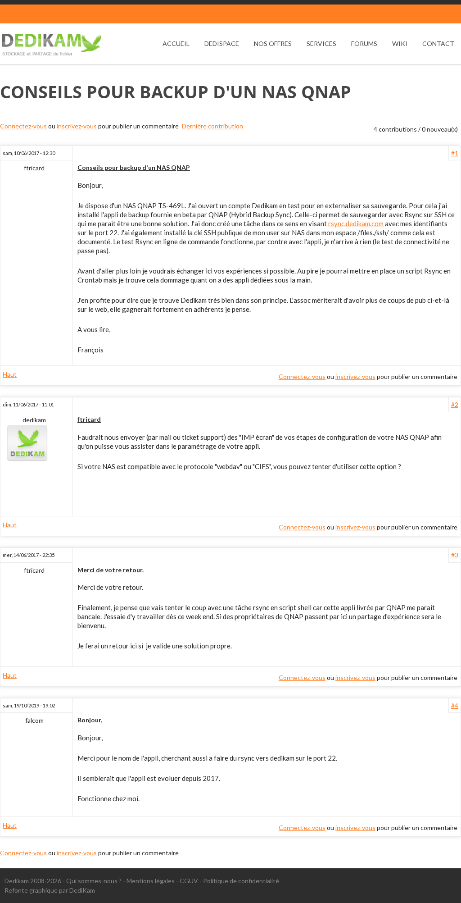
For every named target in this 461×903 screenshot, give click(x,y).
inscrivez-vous (77, 126)
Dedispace (221, 43)
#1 (454, 153)
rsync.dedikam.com (356, 223)
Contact (438, 43)
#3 (454, 555)
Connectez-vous (23, 126)
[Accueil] (51, 44)
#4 (454, 705)
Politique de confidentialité (241, 881)
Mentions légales (151, 881)
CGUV (189, 881)
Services (321, 43)
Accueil (176, 43)
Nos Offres (273, 43)
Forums (364, 43)
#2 (454, 404)
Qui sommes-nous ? (94, 881)
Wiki (399, 43)
